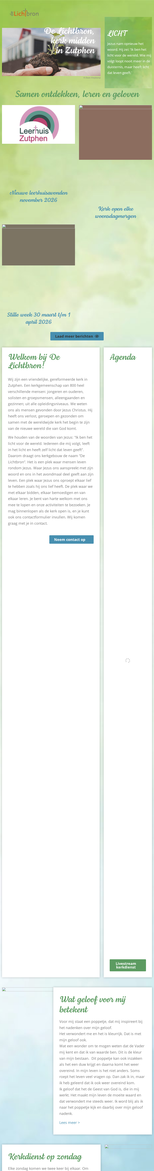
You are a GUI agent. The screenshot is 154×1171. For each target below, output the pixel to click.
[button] (145, 14)
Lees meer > (69, 1122)
